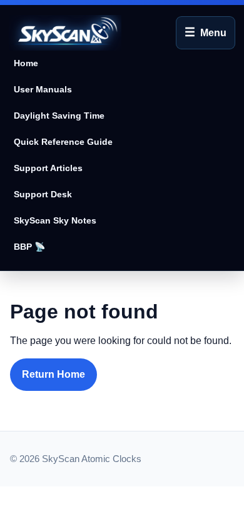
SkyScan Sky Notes (55, 220)
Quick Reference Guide (63, 142)
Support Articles (48, 168)
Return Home (53, 374)
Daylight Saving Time (59, 116)
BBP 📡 (30, 247)
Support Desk (43, 194)
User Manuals (43, 89)
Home (26, 63)
